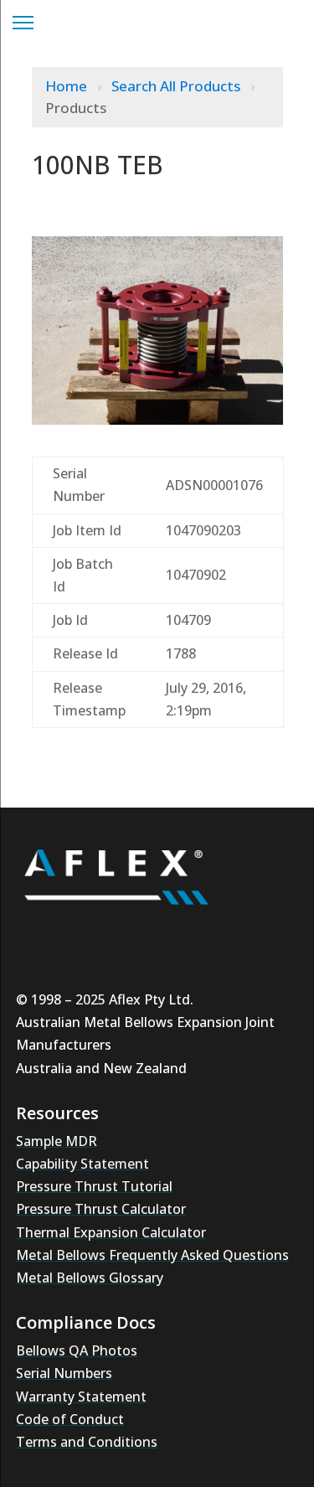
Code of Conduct (70, 1419)
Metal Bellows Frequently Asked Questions (152, 1255)
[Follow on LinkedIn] (138, 935)
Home (67, 86)
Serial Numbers (64, 1373)
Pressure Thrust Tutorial (94, 1186)
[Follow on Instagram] (88, 935)
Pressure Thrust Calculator (101, 1209)
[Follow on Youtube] (37, 935)
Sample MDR (56, 1141)
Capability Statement (82, 1163)
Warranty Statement (81, 1396)
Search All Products (177, 86)
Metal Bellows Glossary (89, 1277)
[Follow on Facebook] (188, 935)
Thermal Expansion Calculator (111, 1232)
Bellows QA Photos (76, 1350)
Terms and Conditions (86, 1442)
